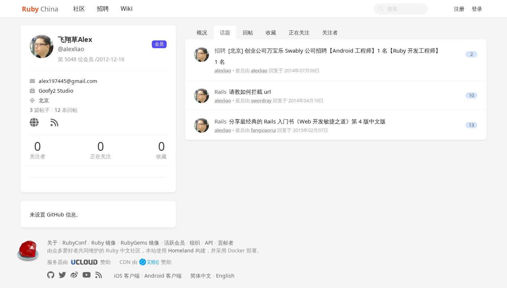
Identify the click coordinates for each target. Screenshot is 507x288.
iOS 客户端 (127, 275)
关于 (52, 242)
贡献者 (225, 242)
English (225, 275)
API (209, 242)
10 (471, 95)
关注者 (37, 156)
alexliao (223, 70)
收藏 (161, 156)
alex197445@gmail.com (68, 81)
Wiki (127, 8)
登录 (477, 8)
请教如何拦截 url (243, 91)
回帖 (248, 32)
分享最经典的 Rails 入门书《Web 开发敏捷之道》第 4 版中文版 (300, 121)
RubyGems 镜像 (140, 242)
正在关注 (100, 156)
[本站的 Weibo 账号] (74, 275)
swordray (261, 100)
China (40, 8)
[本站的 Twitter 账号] (62, 275)
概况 (202, 32)
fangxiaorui (263, 130)
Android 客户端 (162, 275)
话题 (225, 32)
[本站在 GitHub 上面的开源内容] (50, 275)
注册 (459, 8)
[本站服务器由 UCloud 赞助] (84, 261)
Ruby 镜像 (103, 242)
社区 (79, 8)
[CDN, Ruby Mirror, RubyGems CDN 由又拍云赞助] (149, 262)
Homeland (181, 250)
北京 (44, 100)
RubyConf (74, 242)
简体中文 (200, 275)
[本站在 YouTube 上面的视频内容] (86, 275)
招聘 (103, 8)
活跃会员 (174, 242)
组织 (195, 242)
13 (471, 125)
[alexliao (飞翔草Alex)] (201, 53)
